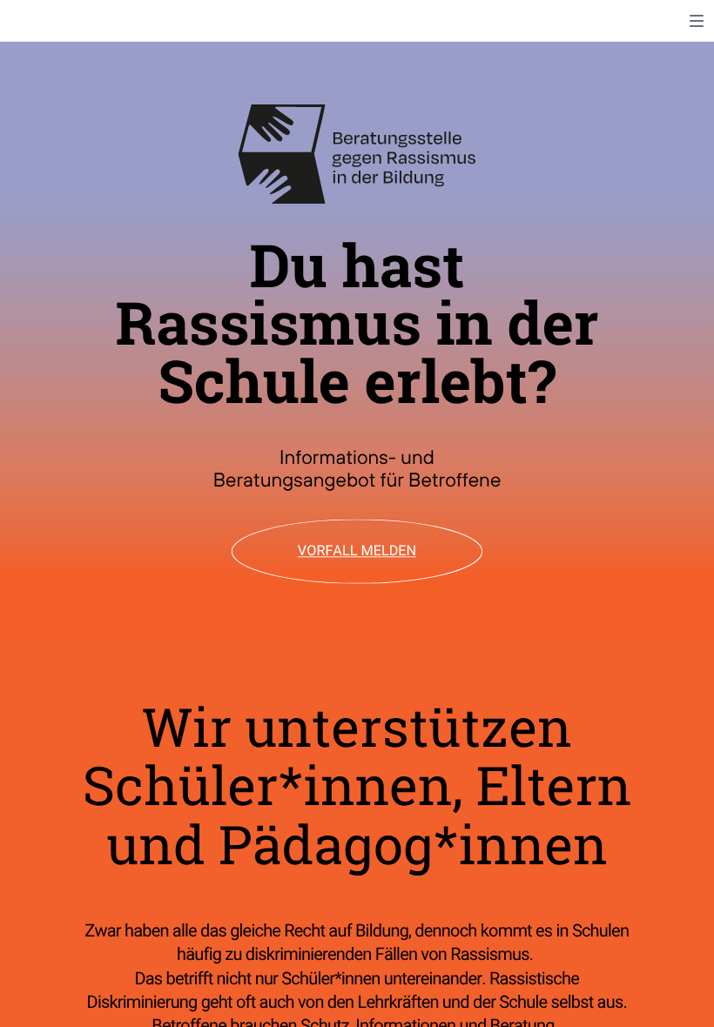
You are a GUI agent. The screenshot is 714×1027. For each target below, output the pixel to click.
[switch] (696, 20)
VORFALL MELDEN (357, 551)
